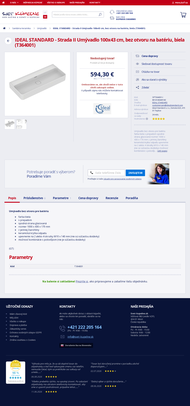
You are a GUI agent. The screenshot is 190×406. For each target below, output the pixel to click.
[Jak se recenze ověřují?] (147, 119)
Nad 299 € (126, 18)
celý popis (162, 150)
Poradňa (132, 198)
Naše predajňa (77, 2)
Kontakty (95, 2)
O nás (13, 2)
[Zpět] (8, 41)
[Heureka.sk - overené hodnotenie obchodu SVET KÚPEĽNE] (15, 383)
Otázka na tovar (150, 71)
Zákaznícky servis (18, 328)
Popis (12, 198)
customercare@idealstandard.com (167, 105)
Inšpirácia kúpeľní (32, 2)
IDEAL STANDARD (159, 102)
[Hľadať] (100, 14)
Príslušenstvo (34, 198)
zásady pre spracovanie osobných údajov (122, 178)
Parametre (62, 198)
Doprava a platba (18, 325)
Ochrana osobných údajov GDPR (26, 332)
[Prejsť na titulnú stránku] (20, 14)
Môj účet (14, 317)
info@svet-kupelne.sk (81, 336)
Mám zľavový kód (18, 314)
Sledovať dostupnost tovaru (157, 64)
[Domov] (5, 2)
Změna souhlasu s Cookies (23, 339)
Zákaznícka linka (124, 12)
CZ (45, 12)
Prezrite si (82, 281)
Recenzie (112, 198)
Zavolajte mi (135, 172)
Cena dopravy (88, 198)
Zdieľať (145, 87)
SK (45, 16)
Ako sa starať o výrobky (154, 79)
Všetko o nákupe (56, 2)
